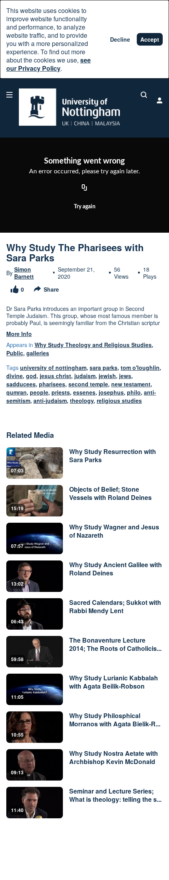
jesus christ (55, 376)
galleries (37, 353)
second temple (88, 384)
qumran (16, 392)
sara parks (104, 367)
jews (125, 376)
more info (19, 333)
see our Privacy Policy (48, 64)
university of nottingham (53, 367)
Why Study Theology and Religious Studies (93, 345)
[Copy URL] (84, 188)
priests (60, 392)
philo (134, 392)
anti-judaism (50, 400)
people (39, 392)
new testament (131, 384)
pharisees (52, 384)
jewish (107, 376)
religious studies (119, 400)
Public (14, 353)
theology (82, 400)
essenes (84, 392)
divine (14, 376)
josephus (111, 392)
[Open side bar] (9, 94)
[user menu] (159, 100)
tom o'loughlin (140, 367)
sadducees (21, 384)
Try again (85, 206)
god (31, 376)
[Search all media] (144, 94)
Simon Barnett (24, 273)
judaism (85, 376)
